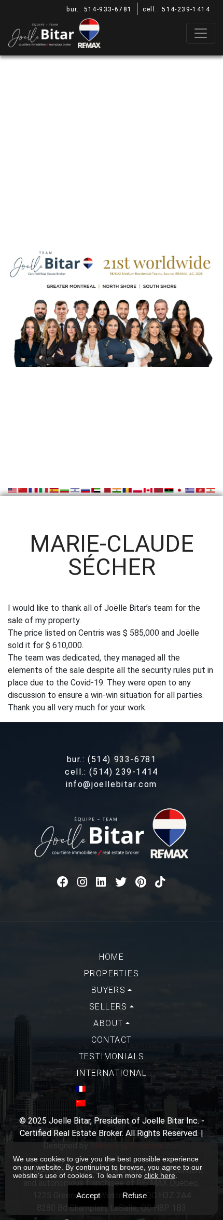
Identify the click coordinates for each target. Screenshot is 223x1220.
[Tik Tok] (160, 882)
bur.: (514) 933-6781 (112, 759)
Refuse (134, 1195)
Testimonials (112, 1056)
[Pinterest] (141, 882)
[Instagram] (82, 882)
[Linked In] (101, 882)
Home (111, 957)
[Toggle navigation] (200, 33)
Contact (111, 1040)
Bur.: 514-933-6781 (99, 9)
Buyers (108, 990)
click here (159, 1175)
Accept (88, 1195)
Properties (111, 973)
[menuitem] (111, 957)
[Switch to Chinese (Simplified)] (111, 1103)
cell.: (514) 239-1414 (111, 772)
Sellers (108, 1007)
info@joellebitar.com (111, 784)
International (111, 1073)
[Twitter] (121, 882)
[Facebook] (63, 882)
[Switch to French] (111, 1089)
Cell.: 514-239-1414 (176, 9)
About (108, 1023)
